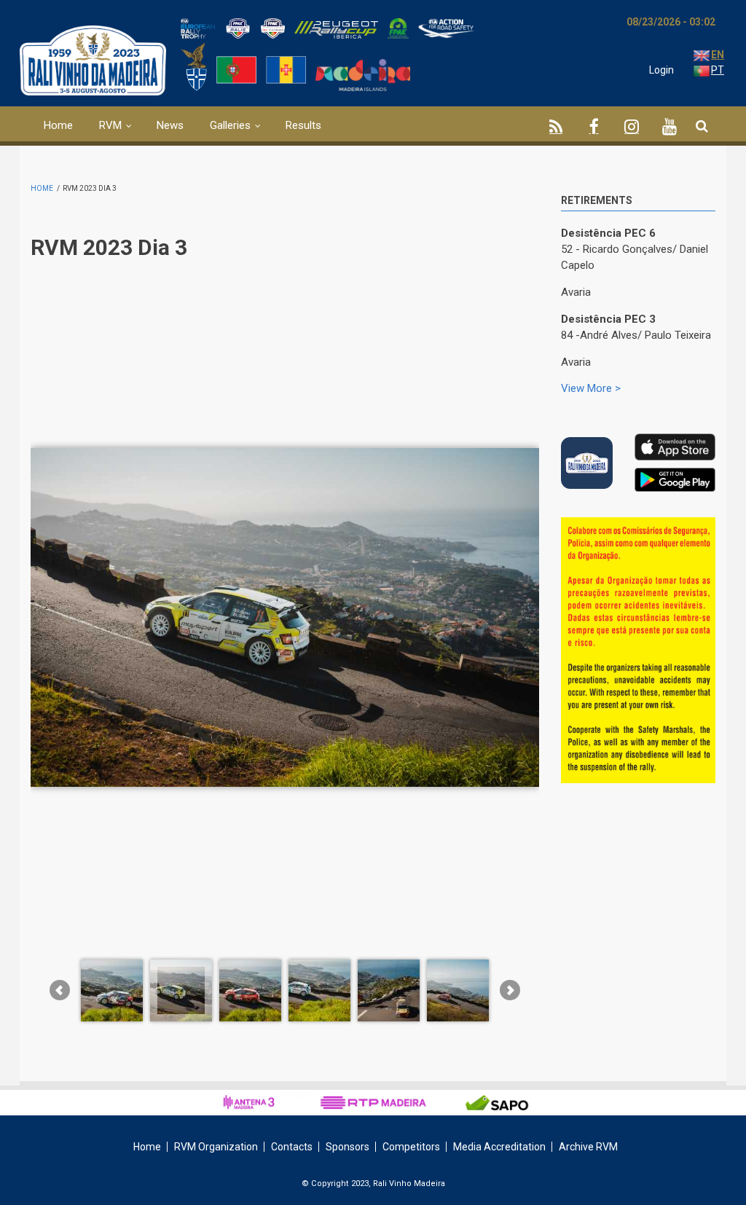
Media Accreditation (499, 1147)
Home (58, 125)
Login (661, 70)
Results (303, 125)
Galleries (230, 125)
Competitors (411, 1147)
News (170, 125)
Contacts (292, 1147)
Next (704, 534)
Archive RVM (588, 1147)
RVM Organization (216, 1147)
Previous (671, 531)
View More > (591, 388)
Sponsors (347, 1147)
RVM (110, 125)
